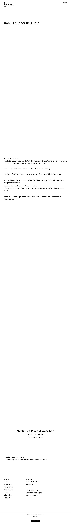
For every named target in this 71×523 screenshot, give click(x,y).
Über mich (7, 495)
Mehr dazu (35, 517)
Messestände (8, 487)
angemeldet (15, 460)
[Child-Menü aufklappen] (12, 485)
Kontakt (7, 498)
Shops (6, 492)
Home (6, 482)
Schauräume (8, 490)
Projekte (7, 484)
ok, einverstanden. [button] (36, 521)
